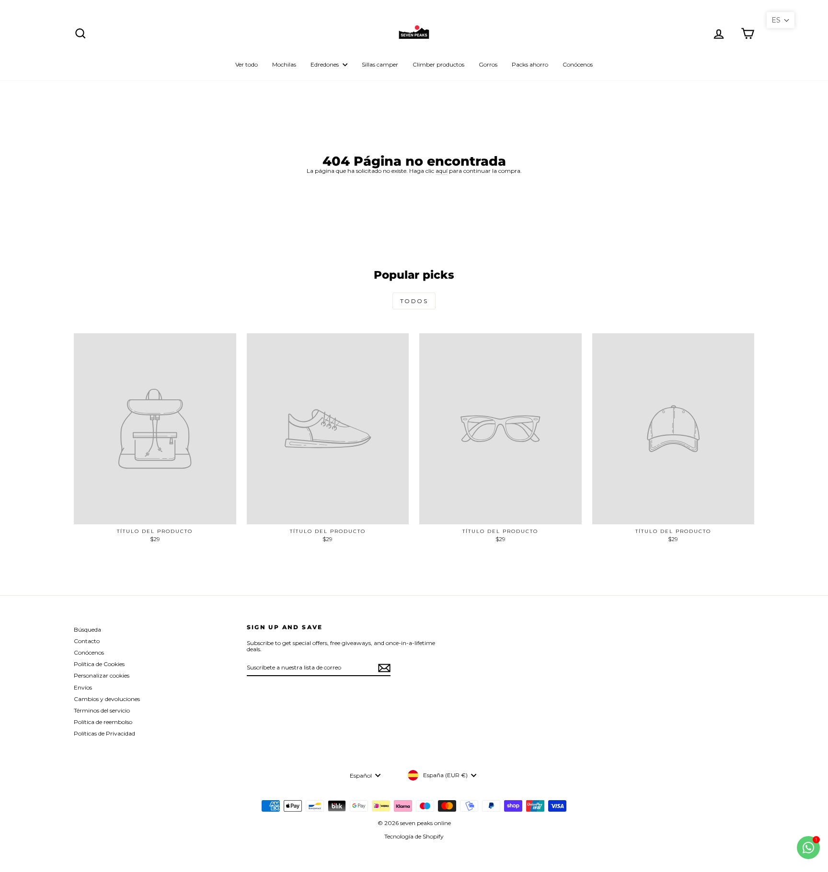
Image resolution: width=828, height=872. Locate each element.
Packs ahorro (530, 64)
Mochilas (284, 64)
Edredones (325, 64)
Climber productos (438, 64)
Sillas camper (380, 64)
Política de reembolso (103, 721)
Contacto (87, 641)
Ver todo (246, 64)
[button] (780, 20)
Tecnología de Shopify (414, 836)
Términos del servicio (102, 710)
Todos (414, 301)
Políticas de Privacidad (104, 733)
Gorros (488, 64)
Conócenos (578, 64)
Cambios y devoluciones (107, 698)
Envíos (83, 687)
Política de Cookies (99, 664)
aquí (442, 170)
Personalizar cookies (101, 675)
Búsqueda (87, 629)
